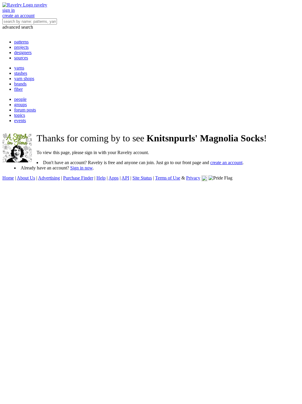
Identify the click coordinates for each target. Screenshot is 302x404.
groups (20, 104)
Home (8, 177)
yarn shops (24, 78)
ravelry (40, 4)
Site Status (142, 177)
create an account (18, 15)
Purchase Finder (78, 177)
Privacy (193, 177)
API (125, 177)
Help (101, 177)
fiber (18, 89)
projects (21, 47)
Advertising (49, 177)
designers (23, 52)
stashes (20, 73)
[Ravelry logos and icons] (204, 177)
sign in (8, 10)
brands (20, 83)
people (20, 99)
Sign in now (81, 167)
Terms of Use (167, 177)
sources (21, 57)
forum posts (25, 109)
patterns (21, 41)
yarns (19, 67)
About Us (26, 177)
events (20, 120)
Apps (114, 177)
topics (19, 115)
